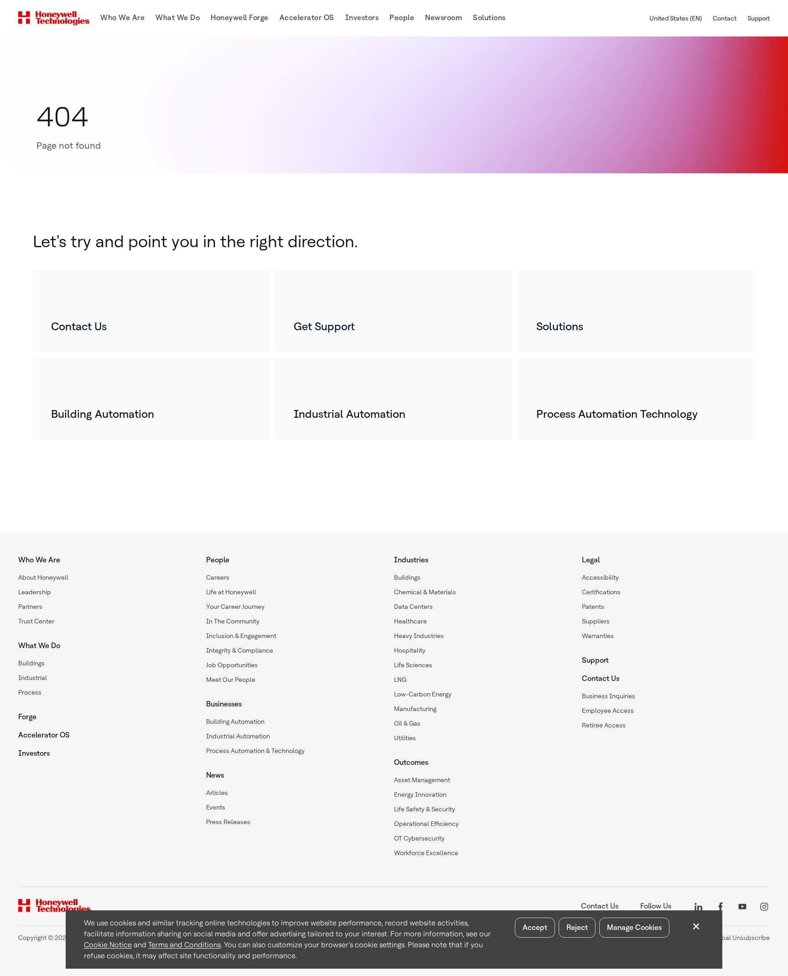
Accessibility (600, 577)
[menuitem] (122, 18)
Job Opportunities (232, 665)
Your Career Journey (235, 606)
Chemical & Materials (425, 592)
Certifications (601, 592)
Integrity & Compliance (239, 650)
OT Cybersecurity (419, 838)
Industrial (32, 677)
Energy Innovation (420, 794)
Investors (34, 753)
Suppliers (596, 621)
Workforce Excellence (426, 853)
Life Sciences (413, 665)
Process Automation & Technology (255, 750)
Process (29, 692)
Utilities (405, 738)
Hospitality (409, 650)
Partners (30, 606)
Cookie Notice (108, 944)
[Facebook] (720, 906)
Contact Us (600, 678)
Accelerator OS (44, 735)
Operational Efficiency (426, 823)
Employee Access (608, 710)
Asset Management (422, 780)
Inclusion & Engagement (241, 635)
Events (215, 807)
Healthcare (410, 621)
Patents (593, 606)
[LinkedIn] (698, 906)
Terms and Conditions (184, 944)
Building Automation (235, 721)
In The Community (232, 621)
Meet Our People (230, 679)
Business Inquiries (608, 696)
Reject (577, 927)
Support (758, 18)
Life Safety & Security (424, 809)
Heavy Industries (419, 635)
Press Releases (228, 821)
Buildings (31, 663)
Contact (724, 18)
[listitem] (151, 311)
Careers (217, 577)
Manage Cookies (634, 927)
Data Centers (413, 606)
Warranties (598, 635)
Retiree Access (604, 725)
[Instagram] (764, 906)
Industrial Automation (238, 736)
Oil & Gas (407, 723)
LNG (400, 679)
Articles (217, 792)
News (215, 775)
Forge (27, 716)
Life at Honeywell (231, 592)
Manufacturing (415, 708)
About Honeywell (43, 577)
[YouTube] (742, 906)
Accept (535, 927)
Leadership (34, 592)
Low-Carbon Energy (422, 694)
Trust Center (36, 621)
